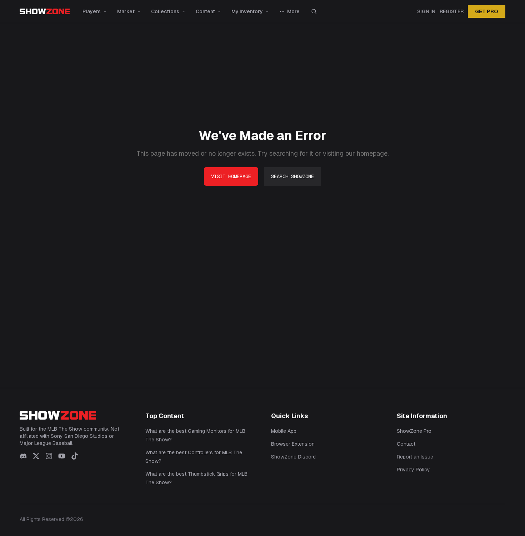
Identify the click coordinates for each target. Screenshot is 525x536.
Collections (165, 11)
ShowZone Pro (414, 431)
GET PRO (486, 11)
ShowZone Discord (293, 457)
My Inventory (247, 11)
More (293, 11)
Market (126, 11)
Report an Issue (415, 457)
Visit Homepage (231, 176)
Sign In (426, 11)
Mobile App (283, 431)
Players (91, 11)
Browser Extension (293, 444)
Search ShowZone (292, 176)
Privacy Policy (413, 469)
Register (452, 11)
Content (205, 11)
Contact (406, 444)
